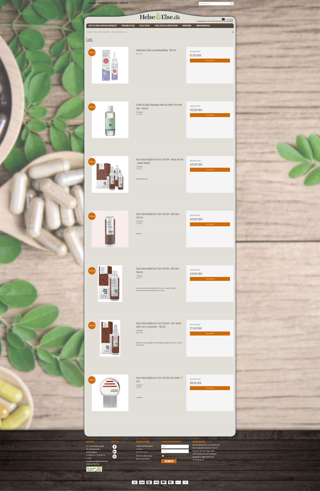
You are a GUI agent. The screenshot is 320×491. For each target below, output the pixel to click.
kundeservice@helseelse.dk (97, 461)
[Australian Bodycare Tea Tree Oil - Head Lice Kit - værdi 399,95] (110, 179)
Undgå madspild (203, 25)
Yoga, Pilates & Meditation (166, 25)
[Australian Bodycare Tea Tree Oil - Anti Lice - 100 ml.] (110, 289)
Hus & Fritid (145, 25)
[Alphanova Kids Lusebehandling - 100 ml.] (110, 70)
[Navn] (175, 446)
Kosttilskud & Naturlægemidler (103, 25)
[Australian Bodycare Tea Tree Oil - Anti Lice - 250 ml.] (110, 234)
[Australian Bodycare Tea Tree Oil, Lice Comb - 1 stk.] (110, 398)
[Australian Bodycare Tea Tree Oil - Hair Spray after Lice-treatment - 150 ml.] (110, 343)
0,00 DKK (229, 19)
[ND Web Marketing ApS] (160, 16)
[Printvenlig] (233, 32)
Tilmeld (168, 461)
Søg (231, 3)
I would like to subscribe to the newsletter (177, 456)
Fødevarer (186, 25)
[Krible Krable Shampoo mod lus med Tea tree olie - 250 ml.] (110, 125)
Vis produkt (210, 60)
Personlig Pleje (128, 25)
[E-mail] (175, 451)
